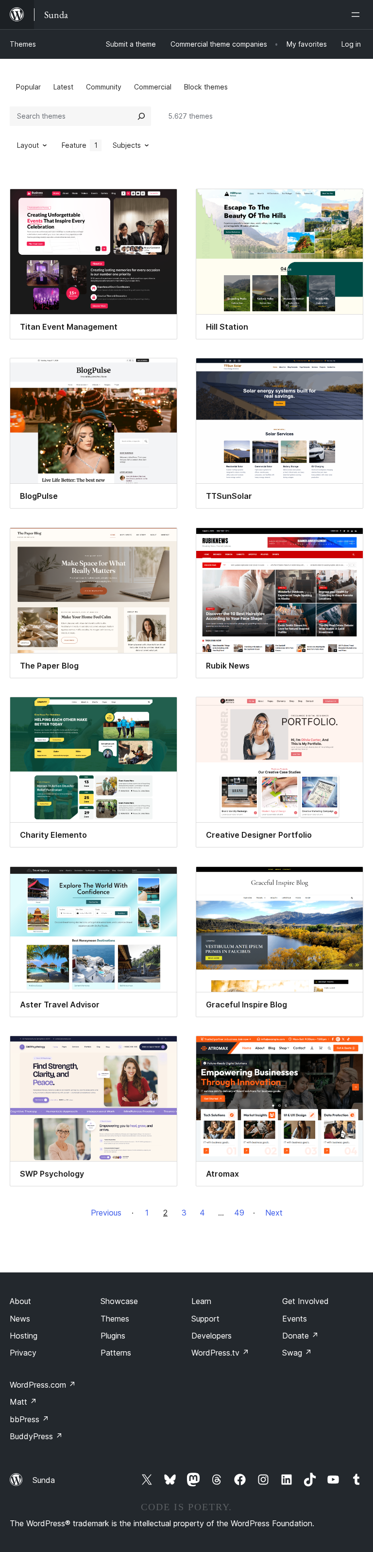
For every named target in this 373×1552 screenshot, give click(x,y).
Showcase (119, 1301)
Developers (211, 1335)
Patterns (116, 1353)
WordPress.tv (220, 1353)
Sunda (44, 1480)
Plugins (113, 1335)
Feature (80, 145)
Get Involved (305, 1301)
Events (294, 1318)
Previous (106, 1212)
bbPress (29, 1419)
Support (205, 1318)
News (20, 1318)
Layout (28, 145)
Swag (297, 1353)
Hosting (23, 1335)
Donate (300, 1335)
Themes (23, 44)
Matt (23, 1402)
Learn (201, 1301)
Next (274, 1212)
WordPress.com (43, 1385)
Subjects (127, 145)
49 (239, 1212)
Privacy (23, 1353)
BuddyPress (36, 1436)
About (20, 1301)
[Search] (141, 116)
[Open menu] (357, 14)
